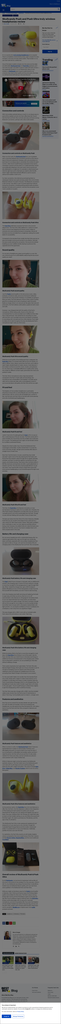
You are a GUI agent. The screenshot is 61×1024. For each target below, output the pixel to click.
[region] (30, 1013)
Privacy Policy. (20, 1011)
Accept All (6, 1016)
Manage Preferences (18, 1016)
